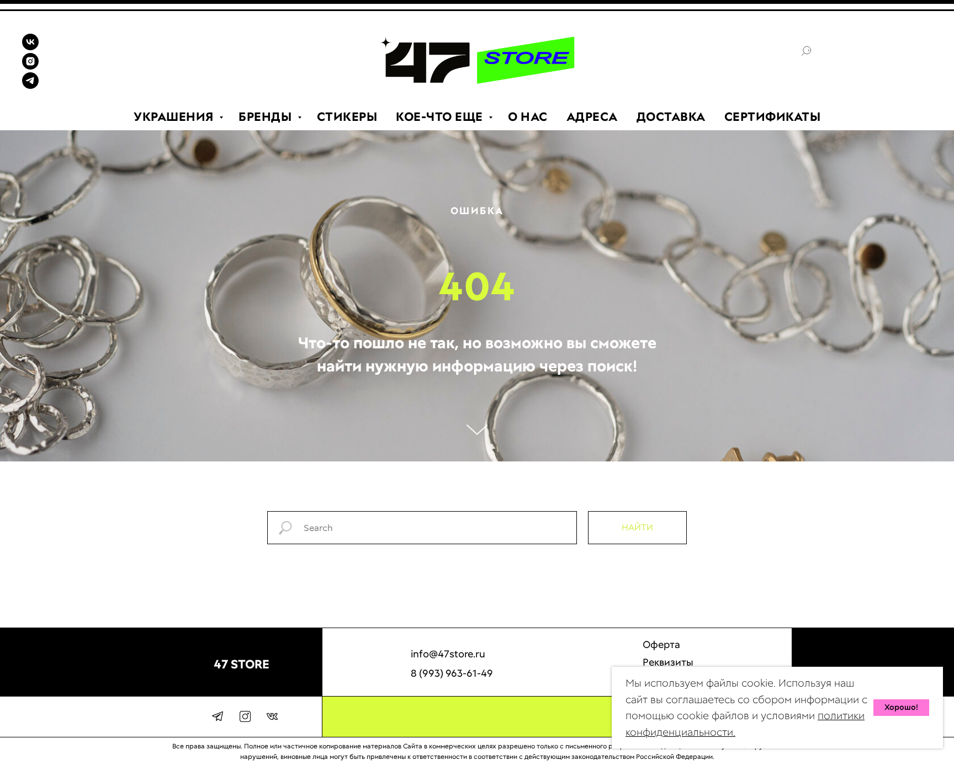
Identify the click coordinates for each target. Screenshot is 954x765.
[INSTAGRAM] (30, 66)
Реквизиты (668, 662)
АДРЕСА (592, 117)
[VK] (30, 47)
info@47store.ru (448, 653)
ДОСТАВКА (671, 117)
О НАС (528, 117)
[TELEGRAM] (30, 86)
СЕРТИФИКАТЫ (772, 117)
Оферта (661, 644)
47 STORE (241, 664)
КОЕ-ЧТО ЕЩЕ (441, 117)
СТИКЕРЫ (347, 117)
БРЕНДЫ (267, 117)
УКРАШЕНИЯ (175, 117)
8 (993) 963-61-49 (452, 673)
